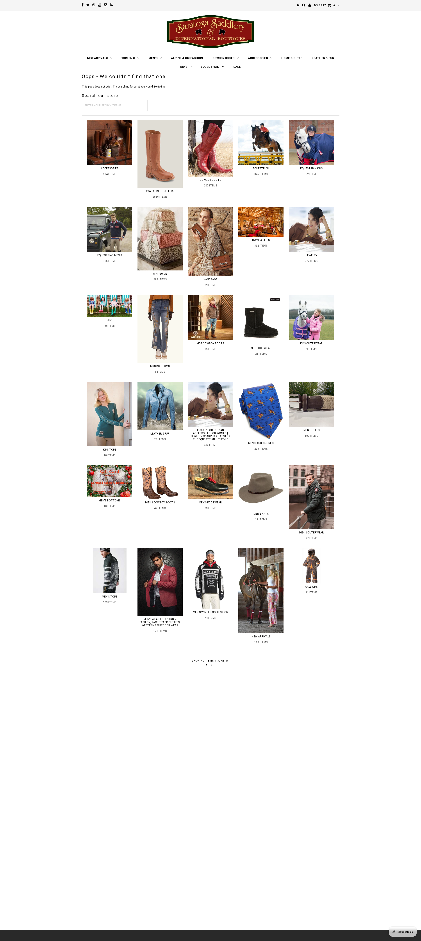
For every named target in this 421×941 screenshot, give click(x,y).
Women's (128, 58)
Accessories (258, 58)
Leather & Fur (323, 58)
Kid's (183, 66)
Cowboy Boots (223, 58)
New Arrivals (97, 58)
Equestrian (210, 66)
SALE (237, 66)
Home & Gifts (291, 58)
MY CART (324, 5)
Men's (153, 58)
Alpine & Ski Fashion (187, 58)
